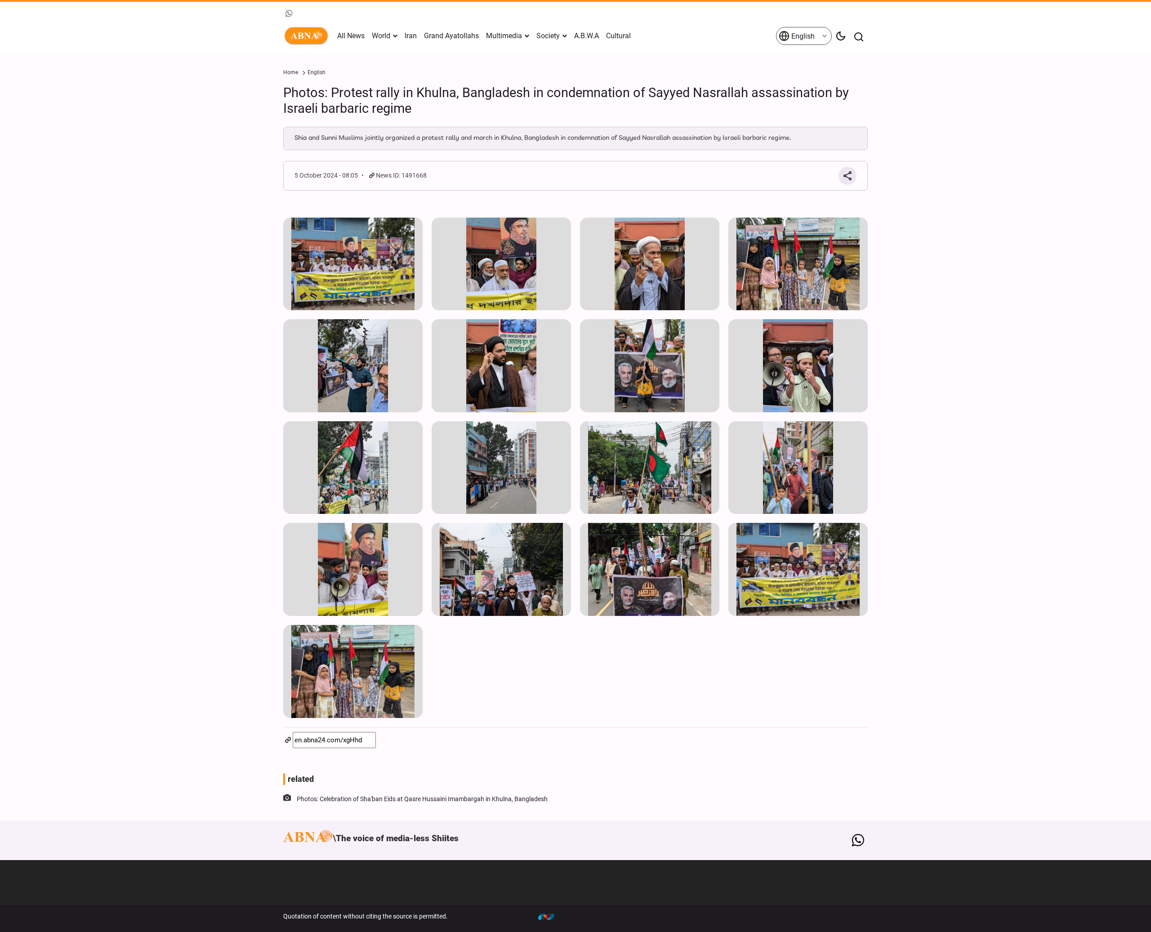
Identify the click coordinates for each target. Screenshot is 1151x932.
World (381, 35)
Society (548, 35)
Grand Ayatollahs (451, 35)
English (802, 36)
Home (290, 72)
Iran (411, 35)
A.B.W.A (586, 35)
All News (351, 35)
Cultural (618, 35)
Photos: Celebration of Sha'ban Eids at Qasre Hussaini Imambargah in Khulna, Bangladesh (422, 799)
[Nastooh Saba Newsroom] (550, 916)
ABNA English (308, 36)
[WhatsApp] (858, 840)
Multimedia (504, 35)
